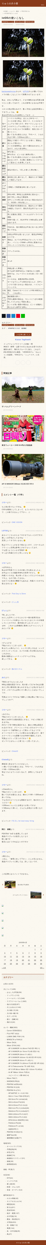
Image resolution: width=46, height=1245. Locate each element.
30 (41, 963)
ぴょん (4, 610)
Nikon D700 (13, 1045)
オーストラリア (14, 1146)
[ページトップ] (41, 1240)
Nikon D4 (11, 1042)
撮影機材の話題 (14, 1138)
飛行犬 (11, 1022)
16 (41, 956)
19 (17, 960)
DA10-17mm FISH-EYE (19, 1096)
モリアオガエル (14, 1201)
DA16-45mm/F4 (20, 22)
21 (29, 960)
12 (17, 956)
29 (35, 963)
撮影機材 (23, 328)
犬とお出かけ (14, 1007)
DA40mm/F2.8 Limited (18, 1111)
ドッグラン (13, 995)
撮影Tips (12, 1135)
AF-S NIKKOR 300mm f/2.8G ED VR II (24, 1057)
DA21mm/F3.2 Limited (18, 1108)
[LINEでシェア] (23, 316)
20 (23, 960)
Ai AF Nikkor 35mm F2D (19, 1072)
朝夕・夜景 (13, 1213)
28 (29, 963)
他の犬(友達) (13, 1004)
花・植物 (12, 1225)
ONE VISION (17, 522)
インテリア (12, 1181)
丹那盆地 (12, 1149)
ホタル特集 (12, 1198)
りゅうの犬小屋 (10, 3)
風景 (10, 1228)
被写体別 (8, 1195)
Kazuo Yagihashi (23, 339)
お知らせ (8, 984)
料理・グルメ (13, 1187)
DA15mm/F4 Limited (18, 1099)
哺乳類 (11, 1204)
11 (11, 956)
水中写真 (12, 1216)
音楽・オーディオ (14, 1190)
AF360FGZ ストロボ (11, 13)
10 (5, 956)
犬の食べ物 (12, 1013)
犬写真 (11, 1222)
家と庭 (11, 1184)
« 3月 (4, 968)
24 (5, 963)
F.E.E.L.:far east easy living (23, 821)
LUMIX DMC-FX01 (16, 1036)
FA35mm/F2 (14, 1123)
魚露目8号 (13, 1129)
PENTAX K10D (14, 1132)
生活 (6, 1175)
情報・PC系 (9, 1169)
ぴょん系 (15, 602)
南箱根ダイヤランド (16, 1158)
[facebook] (23, 362)
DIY (10, 1178)
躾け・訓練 (12, 1019)
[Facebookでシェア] (8, 316)
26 (17, 963)
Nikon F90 (12, 1078)
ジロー (4, 502)
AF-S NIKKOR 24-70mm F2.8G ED (24, 1051)
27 (23, 963)
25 (11, 963)
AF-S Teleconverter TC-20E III (21, 1066)
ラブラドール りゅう (16, 1001)
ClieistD (15, 751)
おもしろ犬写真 (14, 992)
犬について (9, 989)
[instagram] (28, 362)
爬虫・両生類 (13, 1219)
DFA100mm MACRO (18, 1120)
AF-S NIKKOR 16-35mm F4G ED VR (24, 1048)
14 (29, 956)
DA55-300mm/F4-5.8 (17, 1117)
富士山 (11, 1207)
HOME (5, 11)
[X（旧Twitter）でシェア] (4, 316)
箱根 (10, 1161)
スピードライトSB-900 (18, 1075)
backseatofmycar (9, 91)
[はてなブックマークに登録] (13, 316)
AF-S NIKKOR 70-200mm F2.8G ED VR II (26, 1063)
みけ (3, 677)
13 (23, 956)
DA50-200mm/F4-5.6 (18, 1114)
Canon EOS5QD (14, 1030)
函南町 (11, 1155)
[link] (17, 362)
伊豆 (10, 1152)
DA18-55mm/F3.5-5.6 (18, 1105)
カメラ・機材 (14, 11)
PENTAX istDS (30, 22)
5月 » (42, 968)
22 (35, 960)
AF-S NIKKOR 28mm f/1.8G (20, 1054)
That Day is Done (19, 593)
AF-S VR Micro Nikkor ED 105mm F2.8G (25, 1069)
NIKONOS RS (13, 1081)
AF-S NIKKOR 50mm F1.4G (20, 1060)
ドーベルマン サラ (16, 998)
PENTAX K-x (26, 11)
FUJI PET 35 (13, 1033)
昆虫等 (11, 1210)
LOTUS (26, 91)
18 (11, 960)
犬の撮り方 (12, 1010)
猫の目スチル (17, 669)
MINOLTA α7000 (14, 1039)
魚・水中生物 (13, 1231)
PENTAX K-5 (13, 1087)
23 (41, 960)
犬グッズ (12, 1016)
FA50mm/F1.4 (16, 1126)
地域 (7, 1143)
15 (35, 956)
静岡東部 (12, 1164)
